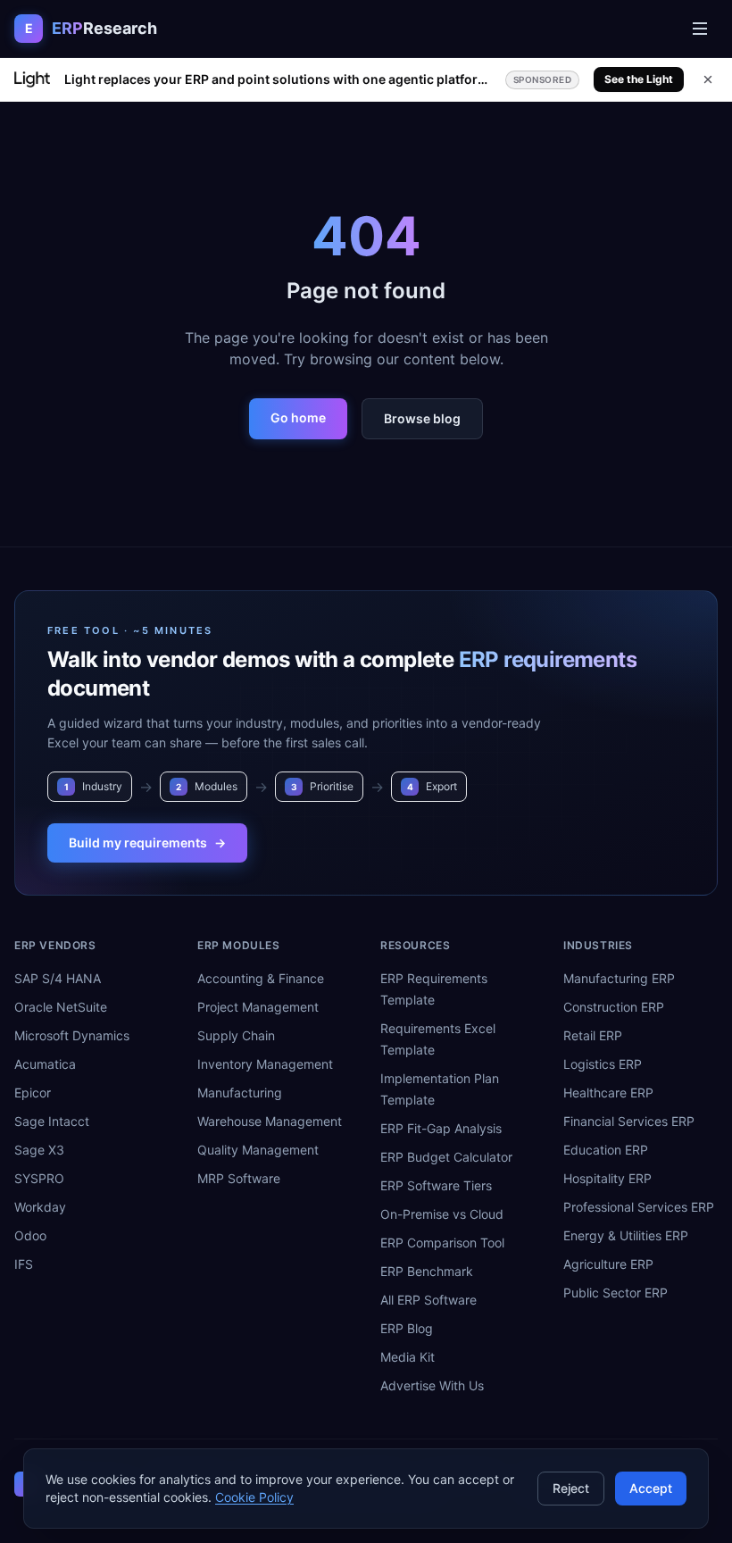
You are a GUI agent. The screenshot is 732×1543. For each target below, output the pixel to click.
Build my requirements (147, 842)
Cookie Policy (254, 1497)
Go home (298, 417)
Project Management (258, 1006)
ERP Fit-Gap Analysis (441, 1128)
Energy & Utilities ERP (625, 1235)
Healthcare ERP (608, 1092)
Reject (571, 1488)
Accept (650, 1488)
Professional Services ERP (638, 1206)
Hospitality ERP (607, 1178)
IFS (23, 1264)
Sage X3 (39, 1149)
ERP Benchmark (426, 1271)
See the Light (638, 79)
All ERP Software (428, 1299)
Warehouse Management (269, 1121)
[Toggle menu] (700, 28)
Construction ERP (613, 1006)
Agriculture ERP (608, 1264)
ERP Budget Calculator (446, 1156)
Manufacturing (239, 1092)
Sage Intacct (51, 1121)
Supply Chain (236, 1035)
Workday (40, 1206)
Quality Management (258, 1149)
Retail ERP (592, 1035)
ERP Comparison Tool (442, 1242)
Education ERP (605, 1149)
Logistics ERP (602, 1064)
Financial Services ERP (629, 1121)
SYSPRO (39, 1178)
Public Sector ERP (615, 1292)
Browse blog (422, 418)
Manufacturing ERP (619, 978)
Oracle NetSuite (60, 1006)
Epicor (32, 1092)
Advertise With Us (432, 1385)
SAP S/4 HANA (57, 978)
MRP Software (238, 1178)
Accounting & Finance (260, 978)
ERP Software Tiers (436, 1185)
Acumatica (45, 1064)
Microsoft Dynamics (71, 1035)
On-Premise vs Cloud (441, 1214)
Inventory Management (265, 1064)
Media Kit (407, 1356)
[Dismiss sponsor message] (708, 79)
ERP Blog (406, 1328)
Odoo (30, 1235)
